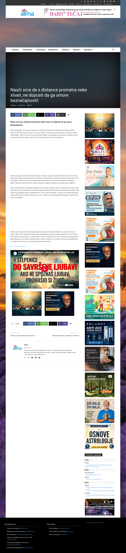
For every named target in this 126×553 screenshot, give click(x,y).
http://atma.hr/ (28, 347)
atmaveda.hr (64, 534)
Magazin (76, 50)
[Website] (107, 1)
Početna (15, 50)
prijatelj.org (23, 246)
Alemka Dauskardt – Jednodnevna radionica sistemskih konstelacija (98, 465)
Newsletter (71, 4)
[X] (101, 1)
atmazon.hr (70, 531)
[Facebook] (81, 1)
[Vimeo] (104, 1)
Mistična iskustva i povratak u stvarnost (66, 335)
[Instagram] (84, 1)
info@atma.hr (24, 528)
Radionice (88, 50)
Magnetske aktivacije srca (93, 475)
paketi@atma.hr (28, 547)
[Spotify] (32, 358)
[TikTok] (97, 1)
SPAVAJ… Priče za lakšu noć (94, 479)
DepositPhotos (100, 522)
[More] (68, 115)
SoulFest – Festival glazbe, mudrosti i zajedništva (100, 491)
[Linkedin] (88, 1)
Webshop (78, 4)
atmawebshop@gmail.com (24, 534)
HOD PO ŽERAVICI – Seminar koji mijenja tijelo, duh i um (99, 488)
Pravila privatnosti (107, 4)
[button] (113, 50)
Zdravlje (65, 50)
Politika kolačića (97, 4)
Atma (13, 105)
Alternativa (53, 50)
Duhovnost (41, 50)
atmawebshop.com (64, 528)
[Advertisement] (63, 32)
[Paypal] (91, 1)
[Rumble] (94, 1)
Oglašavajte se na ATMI (61, 4)
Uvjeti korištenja (87, 4)
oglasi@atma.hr (30, 531)
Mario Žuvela (14, 246)
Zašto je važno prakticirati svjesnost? (22, 335)
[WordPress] (110, 1)
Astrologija (27, 50)
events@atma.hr (12, 539)
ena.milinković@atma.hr (14, 544)
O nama (52, 4)
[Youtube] (114, 1)
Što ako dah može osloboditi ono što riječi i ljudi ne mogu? (99, 496)
